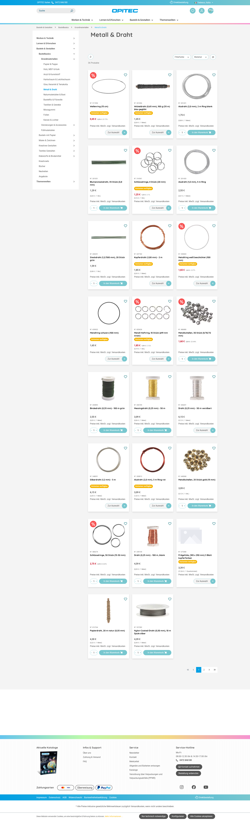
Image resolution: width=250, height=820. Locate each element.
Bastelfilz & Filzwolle (52, 99)
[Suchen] (71, 10)
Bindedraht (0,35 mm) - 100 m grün (107, 408)
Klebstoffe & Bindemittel (50, 156)
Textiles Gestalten (47, 151)
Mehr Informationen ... (114, 816)
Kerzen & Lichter (50, 120)
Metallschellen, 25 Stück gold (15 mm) (196, 479)
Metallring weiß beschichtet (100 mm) (194, 258)
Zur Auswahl (113, 132)
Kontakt (133, 757)
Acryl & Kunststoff (51, 74)
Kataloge (133, 770)
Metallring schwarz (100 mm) (104, 332)
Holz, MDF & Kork (51, 69)
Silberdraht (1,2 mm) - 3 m (103, 479)
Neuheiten (43, 171)
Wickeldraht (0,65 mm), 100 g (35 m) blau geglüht (152, 108)
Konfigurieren (178, 816)
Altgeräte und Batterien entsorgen (144, 766)
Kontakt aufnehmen (190, 767)
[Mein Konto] (202, 11)
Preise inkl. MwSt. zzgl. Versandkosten (107, 126)
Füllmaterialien (48, 130)
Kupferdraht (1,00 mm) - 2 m (148, 257)
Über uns (87, 753)
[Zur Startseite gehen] (125, 11)
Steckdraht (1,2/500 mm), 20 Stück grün (107, 258)
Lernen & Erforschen (46, 43)
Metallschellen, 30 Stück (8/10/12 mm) (194, 334)
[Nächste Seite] (209, 670)
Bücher (42, 166)
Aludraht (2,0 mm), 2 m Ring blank (195, 106)
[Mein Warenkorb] (211, 11)
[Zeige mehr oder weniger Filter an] (213, 57)
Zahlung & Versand (92, 757)
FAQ (85, 761)
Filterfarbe (179, 57)
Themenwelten (43, 181)
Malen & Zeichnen (47, 140)
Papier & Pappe (50, 64)
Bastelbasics (45, 54)
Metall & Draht (50, 89)
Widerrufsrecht (75, 797)
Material (198, 57)
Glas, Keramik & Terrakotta (55, 84)
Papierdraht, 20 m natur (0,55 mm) (107, 630)
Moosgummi (49, 109)
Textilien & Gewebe (52, 105)
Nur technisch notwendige (153, 816)
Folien (46, 115)
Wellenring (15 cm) (99, 106)
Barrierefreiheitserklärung (95, 797)
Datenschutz (54, 797)
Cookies (113, 797)
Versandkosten (137, 806)
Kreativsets (44, 161)
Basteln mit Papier (47, 135)
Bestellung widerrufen (188, 773)
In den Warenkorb (200, 132)
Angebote (43, 176)
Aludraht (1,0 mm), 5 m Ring (192, 182)
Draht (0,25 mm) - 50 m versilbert (195, 408)
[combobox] (53, 10)
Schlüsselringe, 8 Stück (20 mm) (150, 182)
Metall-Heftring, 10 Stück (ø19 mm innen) (151, 334)
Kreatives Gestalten (48, 145)
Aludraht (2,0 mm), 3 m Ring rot (150, 479)
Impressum (41, 797)
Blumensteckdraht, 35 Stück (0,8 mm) (106, 183)
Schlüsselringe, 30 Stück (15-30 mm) (108, 555)
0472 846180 (61, 2)
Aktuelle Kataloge (47, 747)
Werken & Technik (45, 38)
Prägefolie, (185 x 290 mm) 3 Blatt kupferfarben (195, 556)
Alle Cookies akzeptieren (201, 816)
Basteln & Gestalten (45, 48)
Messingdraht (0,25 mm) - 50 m (149, 408)
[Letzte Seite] (214, 670)
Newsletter (134, 753)
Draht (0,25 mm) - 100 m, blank (149, 555)
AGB (65, 797)
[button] (73, 38)
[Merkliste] (193, 11)
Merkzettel (134, 761)
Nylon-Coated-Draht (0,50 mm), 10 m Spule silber (152, 632)
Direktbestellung (180, 2)
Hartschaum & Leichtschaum (56, 79)
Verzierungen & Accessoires (53, 125)
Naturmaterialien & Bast (54, 94)
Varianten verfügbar (99, 113)
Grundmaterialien (49, 59)
